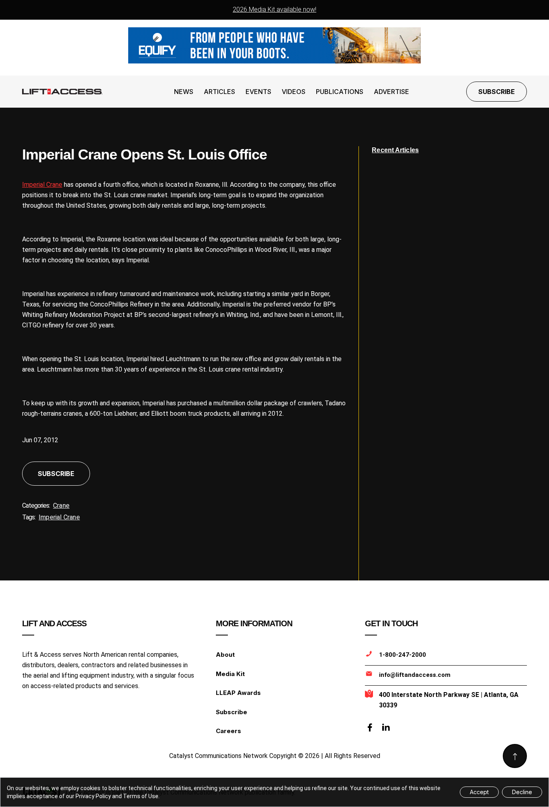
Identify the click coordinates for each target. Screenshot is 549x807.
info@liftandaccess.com (415, 674)
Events (258, 92)
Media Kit (230, 674)
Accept (479, 792)
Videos (293, 92)
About (225, 654)
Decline (522, 792)
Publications (339, 92)
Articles (219, 92)
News (183, 92)
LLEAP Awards (238, 693)
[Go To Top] (515, 756)
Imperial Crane (42, 184)
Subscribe (496, 92)
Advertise (391, 92)
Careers (228, 731)
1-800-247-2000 (402, 654)
